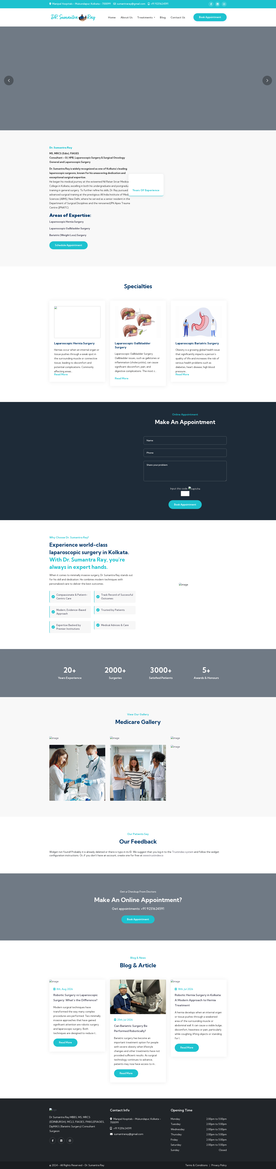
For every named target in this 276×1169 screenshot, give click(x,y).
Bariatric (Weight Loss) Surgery (67, 235)
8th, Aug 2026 (64, 989)
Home (112, 17)
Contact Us (178, 17)
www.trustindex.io (153, 855)
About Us (126, 17)
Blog (163, 17)
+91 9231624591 (159, 3)
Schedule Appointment (68, 245)
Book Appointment (210, 17)
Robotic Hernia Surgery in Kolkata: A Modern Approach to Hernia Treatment (198, 1000)
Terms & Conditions (196, 1165)
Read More (61, 374)
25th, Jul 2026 (125, 1019)
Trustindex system (182, 851)
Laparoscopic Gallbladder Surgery (69, 228)
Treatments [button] (145, 17)
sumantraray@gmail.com (131, 3)
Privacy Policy (219, 1165)
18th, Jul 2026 (185, 989)
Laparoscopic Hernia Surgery (66, 221)
